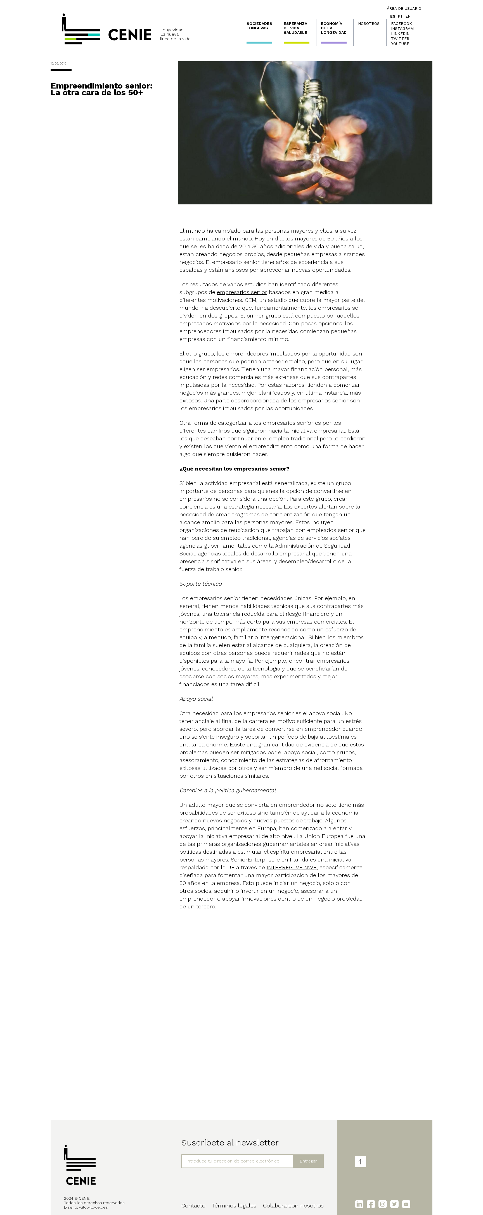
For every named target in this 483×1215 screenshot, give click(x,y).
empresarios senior (242, 292)
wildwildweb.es (93, 1207)
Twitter (400, 38)
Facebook (401, 23)
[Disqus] (273, 1025)
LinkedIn (400, 33)
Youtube (400, 43)
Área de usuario (404, 8)
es (393, 16)
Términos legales (234, 1205)
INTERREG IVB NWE (292, 867)
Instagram (402, 28)
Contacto (193, 1205)
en (408, 16)
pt (400, 16)
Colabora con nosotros (293, 1205)
